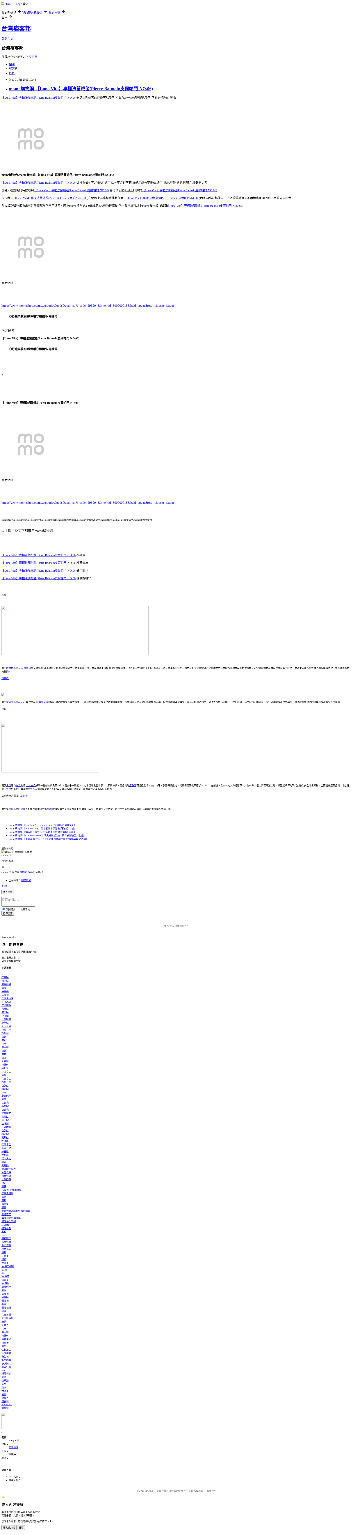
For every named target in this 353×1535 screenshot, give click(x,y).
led (3, 1272)
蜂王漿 (5, 1151)
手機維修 (6, 1353)
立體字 (5, 1255)
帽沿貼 (5, 980)
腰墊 (3, 1200)
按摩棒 (5, 1342)
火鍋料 (5, 1064)
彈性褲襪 (6, 1307)
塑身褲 (5, 1401)
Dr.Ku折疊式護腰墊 (11, 1190)
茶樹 (3, 1384)
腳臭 (3, 987)
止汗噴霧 (6, 1019)
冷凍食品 (6, 1071)
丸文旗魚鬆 (7, 1318)
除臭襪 (9, 668)
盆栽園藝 (6, 1179)
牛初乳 (5, 1155)
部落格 (13, 68)
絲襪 (3, 1311)
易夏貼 (5, 1008)
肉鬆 (3, 1040)
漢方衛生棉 (46, 809)
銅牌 (3, 1259)
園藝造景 (6, 1176)
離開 (21, 1527)
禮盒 (25, 795)
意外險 (5, 1165)
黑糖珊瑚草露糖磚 (11, 1218)
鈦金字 (5, 1279)
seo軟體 (5, 1225)
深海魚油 (6, 1158)
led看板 (5, 1283)
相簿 (12, 64)
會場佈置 (6, 1245)
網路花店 (6, 1238)
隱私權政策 (197, 1490)
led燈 (4, 1269)
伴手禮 (5, 1047)
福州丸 (5, 1068)
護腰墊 (5, 1204)
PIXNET (149, 1490)
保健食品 (6, 1144)
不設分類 (32, 57)
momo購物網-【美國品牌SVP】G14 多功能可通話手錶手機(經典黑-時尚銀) (48, 839)
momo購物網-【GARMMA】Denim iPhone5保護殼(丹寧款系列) (42, 825)
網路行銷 (6, 1367)
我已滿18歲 (9, 1527)
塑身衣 (5, 678)
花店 (3, 1234)
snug (3, 594)
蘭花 (3, 1186)
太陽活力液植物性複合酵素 (15, 1211)
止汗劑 (5, 1015)
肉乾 (3, 1054)
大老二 (5, 1325)
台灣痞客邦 (16, 28)
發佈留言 (8, 913)
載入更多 (8, 892)
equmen (22, 702)
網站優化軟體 (8, 1221)
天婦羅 (5, 1061)
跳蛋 (3, 1346)
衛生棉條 (6, 1360)
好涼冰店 (6, 1001)
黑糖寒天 (6, 1214)
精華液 (5, 1380)
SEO (3, 1231)
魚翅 (3, 1075)
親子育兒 (26, 880)
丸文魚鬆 (6, 1314)
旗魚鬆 (132, 785)
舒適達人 (23, 809)
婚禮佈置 (6, 1241)
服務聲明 (211, 1490)
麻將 (3, 1321)
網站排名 (6, 1228)
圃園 (3, 1394)
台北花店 (6, 1248)
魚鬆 (3, 709)
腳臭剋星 (28, 668)
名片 (12, 73)
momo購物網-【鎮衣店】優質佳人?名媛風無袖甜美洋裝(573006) (42, 832)
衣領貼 (5, 977)
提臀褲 (5, 1408)
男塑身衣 (43, 702)
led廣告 (5, 1276)
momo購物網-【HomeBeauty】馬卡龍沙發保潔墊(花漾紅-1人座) (42, 828)
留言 (30, 872)
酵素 (3, 1162)
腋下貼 (5, 1012)
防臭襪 (5, 994)
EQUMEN (6, 1404)
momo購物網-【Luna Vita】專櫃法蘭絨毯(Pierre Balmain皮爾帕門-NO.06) (81, 88)
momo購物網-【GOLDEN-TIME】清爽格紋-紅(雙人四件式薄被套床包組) (46, 835)
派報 (3, 1252)
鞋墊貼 (5, 1022)
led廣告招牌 (7, 1266)
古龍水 (5, 1391)
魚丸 (3, 1057)
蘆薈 (3, 1377)
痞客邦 (23, 872)
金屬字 (5, 1262)
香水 (3, 1387)
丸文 (18, 785)
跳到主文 (7, 38)
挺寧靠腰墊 (7, 1193)
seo (3, 1370)
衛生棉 (9, 809)
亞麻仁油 (6, 1148)
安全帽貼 (6, 1005)
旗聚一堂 (6, 1029)
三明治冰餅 (7, 998)
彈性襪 (5, 1300)
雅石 (3, 1183)
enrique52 (6, 855)
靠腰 (3, 1197)
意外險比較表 (8, 1169)
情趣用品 (6, 1339)
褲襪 (3, 1304)
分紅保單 (6, 1172)
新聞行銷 (6, 1373)
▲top (4, 885)
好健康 (5, 1141)
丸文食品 (31, 785)
